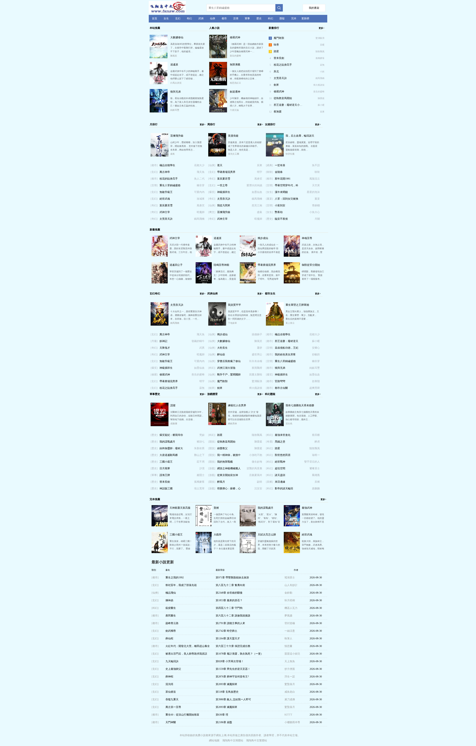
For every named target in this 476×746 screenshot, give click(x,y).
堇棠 (317, 198)
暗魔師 (201, 212)
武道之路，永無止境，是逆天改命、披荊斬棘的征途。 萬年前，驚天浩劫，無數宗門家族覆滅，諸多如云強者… (313, 252)
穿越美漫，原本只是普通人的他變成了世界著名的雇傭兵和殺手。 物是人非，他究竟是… (244, 146)
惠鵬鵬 (316, 488)
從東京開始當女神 (227, 475)
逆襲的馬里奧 (254, 468)
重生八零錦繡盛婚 (170, 185)
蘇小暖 (321, 105)
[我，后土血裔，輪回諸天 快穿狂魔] (275, 155)
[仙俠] (211, 165)
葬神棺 (169, 676)
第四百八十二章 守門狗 (229, 608)
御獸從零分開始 (311, 265)
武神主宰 (165, 212)
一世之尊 (222, 185)
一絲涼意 (289, 630)
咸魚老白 (289, 691)
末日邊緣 (280, 481)
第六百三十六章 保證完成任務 (233, 646)
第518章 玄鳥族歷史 (227, 691)
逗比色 (289, 423)
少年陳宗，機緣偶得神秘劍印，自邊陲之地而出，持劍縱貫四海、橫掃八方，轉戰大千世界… (246, 102)
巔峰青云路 (171, 623)
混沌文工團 (233, 154)
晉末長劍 (279, 58)
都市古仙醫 (281, 388)
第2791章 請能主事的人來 (230, 623)
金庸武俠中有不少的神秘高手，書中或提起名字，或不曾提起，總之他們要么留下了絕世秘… (187, 75)
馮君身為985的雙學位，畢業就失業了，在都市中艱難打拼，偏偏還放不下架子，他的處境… (187, 48)
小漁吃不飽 (255, 455)
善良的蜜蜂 (235, 55)
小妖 (322, 71)
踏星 (276, 51)
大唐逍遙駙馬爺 (169, 455)
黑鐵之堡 (280, 441)
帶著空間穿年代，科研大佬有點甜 (286, 186)
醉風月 (221, 481)
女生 (166, 18)
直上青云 (290, 323)
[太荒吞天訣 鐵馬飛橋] (159, 325)
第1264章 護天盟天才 (228, 638)
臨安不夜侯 (281, 218)
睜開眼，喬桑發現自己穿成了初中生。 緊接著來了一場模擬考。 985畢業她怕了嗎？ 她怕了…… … (313, 279)
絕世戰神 (280, 461)
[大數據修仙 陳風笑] (159, 57)
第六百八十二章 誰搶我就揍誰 (233, 615)
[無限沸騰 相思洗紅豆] (218, 84)
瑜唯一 (316, 455)
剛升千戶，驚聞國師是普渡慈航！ (229, 375)
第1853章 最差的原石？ (229, 600)
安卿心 (316, 347)
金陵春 (279, 172)
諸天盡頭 (280, 475)
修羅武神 (235, 37)
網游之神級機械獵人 (229, 468)
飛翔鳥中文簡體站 (232, 740)
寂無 (322, 65)
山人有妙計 (291, 585)
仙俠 (212, 18)
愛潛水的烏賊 (254, 185)
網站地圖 (214, 740)
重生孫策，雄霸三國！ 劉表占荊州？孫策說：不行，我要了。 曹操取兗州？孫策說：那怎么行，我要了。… (181, 548)
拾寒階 (316, 381)
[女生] (269, 192)
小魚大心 (314, 212)
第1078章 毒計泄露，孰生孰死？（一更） (239, 653)
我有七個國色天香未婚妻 (300, 405)
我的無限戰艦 (225, 461)
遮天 (219, 165)
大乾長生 (222, 347)
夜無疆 (278, 111)
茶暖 (322, 44)
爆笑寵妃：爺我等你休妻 (171, 436)
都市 (224, 18)
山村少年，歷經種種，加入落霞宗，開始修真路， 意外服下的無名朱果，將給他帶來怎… (186, 146)
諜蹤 (173, 405)
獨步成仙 (263, 238)
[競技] (211, 441)
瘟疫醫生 (170, 608)
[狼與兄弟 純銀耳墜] (159, 111)
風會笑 (201, 205)
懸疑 (282, 18)
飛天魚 (201, 172)
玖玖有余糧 (255, 361)
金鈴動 (288, 592)
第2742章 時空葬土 (226, 630)
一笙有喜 (280, 165)
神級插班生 (223, 192)
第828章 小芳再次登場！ (230, 661)
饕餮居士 (314, 468)
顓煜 (259, 481)
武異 (202, 347)
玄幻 (177, 18)
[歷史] (269, 218)
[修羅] (154, 374)
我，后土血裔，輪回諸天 (300, 135)
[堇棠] (269, 198)
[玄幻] (154, 172)
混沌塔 (169, 684)
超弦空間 (280, 468)
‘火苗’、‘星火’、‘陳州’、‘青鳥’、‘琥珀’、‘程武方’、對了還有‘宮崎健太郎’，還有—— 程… (269, 522)
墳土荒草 (199, 488)
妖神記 (163, 341)
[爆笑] (211, 192)
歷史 (259, 18)
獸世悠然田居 (282, 455)
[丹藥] (154, 341)
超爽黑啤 (314, 388)
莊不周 (201, 461)
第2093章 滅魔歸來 (226, 684)
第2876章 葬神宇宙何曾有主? (232, 676)
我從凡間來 (223, 205)
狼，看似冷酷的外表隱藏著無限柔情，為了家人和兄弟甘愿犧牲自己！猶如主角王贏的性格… (187, 102)
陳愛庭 (321, 98)
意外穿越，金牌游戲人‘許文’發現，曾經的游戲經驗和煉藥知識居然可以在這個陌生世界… (244, 416)
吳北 (276, 71)
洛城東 (201, 198)
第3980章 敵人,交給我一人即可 (233, 699)
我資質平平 (234, 304)
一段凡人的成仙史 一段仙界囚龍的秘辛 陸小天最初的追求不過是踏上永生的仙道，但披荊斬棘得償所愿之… (269, 252)
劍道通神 (235, 91)
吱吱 (317, 172)
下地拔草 (232, 323)
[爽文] (211, 212)
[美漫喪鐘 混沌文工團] (217, 155)
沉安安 (258, 488)
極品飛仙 (170, 592)
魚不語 (316, 165)
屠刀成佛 (289, 699)
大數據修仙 (176, 37)
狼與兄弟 (175, 91)
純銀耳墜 (174, 110)
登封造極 (289, 623)
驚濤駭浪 (320, 38)
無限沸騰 (235, 64)
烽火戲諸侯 (318, 85)
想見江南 (257, 205)
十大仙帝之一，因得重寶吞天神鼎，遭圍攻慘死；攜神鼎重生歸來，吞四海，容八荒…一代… (186, 315)
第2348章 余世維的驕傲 (229, 592)
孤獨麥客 (320, 58)
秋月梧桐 (289, 600)
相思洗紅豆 (235, 83)
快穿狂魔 (290, 154)
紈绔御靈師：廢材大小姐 (171, 449)
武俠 (201, 18)
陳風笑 (173, 55)
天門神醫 (170, 722)
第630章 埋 (222, 714)
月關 (317, 218)
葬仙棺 (169, 638)
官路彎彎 (280, 381)
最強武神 (307, 507)
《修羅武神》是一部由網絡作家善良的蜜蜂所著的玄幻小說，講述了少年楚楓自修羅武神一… (246, 48)
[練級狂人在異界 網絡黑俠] (217, 424)
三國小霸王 (166, 461)
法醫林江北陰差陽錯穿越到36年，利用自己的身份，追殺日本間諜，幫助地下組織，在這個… (187, 416)
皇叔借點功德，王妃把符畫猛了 (286, 348)
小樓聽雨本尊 (292, 722)
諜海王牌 (165, 475)
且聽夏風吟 (255, 475)
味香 (276, 44)
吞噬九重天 (171, 699)
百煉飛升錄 (176, 135)
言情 (235, 18)
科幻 (270, 18)
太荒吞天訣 (280, 78)
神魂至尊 (307, 238)
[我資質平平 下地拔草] (217, 325)
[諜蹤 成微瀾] (159, 425)
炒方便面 (289, 669)
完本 (293, 18)
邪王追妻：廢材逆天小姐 (286, 342)
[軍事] (154, 475)
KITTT (288, 714)
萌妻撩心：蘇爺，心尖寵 (229, 489)
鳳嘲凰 (316, 475)
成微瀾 (173, 423)
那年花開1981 (282, 178)
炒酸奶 (316, 354)
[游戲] (211, 468)
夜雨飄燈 (257, 367)
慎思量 (288, 646)
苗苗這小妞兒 (292, 653)
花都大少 (199, 165)
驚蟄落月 (289, 684)
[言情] (154, 185)
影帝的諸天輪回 (284, 488)
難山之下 (199, 455)
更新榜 (305, 18)
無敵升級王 (166, 192)
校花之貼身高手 (283, 64)
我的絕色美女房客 (285, 354)
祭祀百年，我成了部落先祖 (181, 585)
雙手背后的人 (312, 461)
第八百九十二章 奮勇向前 (230, 585)
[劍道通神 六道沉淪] (218, 111)
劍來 (276, 84)
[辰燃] (269, 481)
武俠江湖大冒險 (226, 367)
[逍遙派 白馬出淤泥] (159, 83)
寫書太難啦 (255, 374)
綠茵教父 (222, 448)
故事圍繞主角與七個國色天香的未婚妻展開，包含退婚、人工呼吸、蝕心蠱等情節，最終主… (302, 416)
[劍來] (211, 388)
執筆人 (288, 638)
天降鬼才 (165, 347)
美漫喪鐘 (233, 135)
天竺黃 (316, 185)
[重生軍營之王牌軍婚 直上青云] (275, 325)
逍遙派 (174, 64)
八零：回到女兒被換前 (286, 199)
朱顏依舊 (199, 448)
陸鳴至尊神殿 (221, 265)
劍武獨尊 (170, 630)
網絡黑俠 (232, 423)
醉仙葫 (221, 354)
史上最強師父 (173, 669)
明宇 (259, 172)
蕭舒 (259, 347)
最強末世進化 (282, 435)
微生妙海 (257, 461)
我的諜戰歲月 (167, 441)
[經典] (269, 165)
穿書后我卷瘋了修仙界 (229, 362)
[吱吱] (269, 172)
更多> (321, 28)
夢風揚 (288, 615)
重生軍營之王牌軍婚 (297, 304)
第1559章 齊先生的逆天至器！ (233, 669)
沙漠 (202, 468)
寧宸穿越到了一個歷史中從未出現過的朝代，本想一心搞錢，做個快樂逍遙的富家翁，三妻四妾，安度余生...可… (181, 279)
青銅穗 (316, 205)
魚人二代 (199, 178)
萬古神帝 (165, 172)
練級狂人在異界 (237, 405)
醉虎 (317, 441)
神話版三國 (166, 488)
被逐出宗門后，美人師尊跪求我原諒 (186, 653)
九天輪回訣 (171, 661)
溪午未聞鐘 (281, 192)
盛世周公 (257, 354)
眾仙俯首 (170, 691)
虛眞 (172, 154)
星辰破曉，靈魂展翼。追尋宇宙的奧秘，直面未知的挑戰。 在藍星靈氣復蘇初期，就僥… (302, 146)
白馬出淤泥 (175, 83)
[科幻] (211, 367)
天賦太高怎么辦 (267, 534)
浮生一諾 (289, 676)
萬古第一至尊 (173, 707)
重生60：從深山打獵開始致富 (182, 714)
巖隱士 (201, 475)
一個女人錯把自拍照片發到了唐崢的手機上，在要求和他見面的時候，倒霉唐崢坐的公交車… (246, 75)
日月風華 (165, 468)
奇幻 (189, 18)
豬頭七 (201, 441)
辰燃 (317, 481)
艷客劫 (279, 212)
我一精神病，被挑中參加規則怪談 (229, 456)
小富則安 (280, 205)
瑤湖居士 (289, 577)
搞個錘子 (257, 334)
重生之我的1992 (174, 577)
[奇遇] (269, 441)
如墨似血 (257, 192)
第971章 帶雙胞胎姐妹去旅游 (232, 577)
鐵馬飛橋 (320, 78)
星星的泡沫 (313, 192)
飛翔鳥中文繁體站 (256, 740)
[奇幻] (154, 205)
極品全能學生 (167, 165)
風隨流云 (314, 178)
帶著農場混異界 (226, 172)
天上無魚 (289, 661)
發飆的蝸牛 (198, 341)
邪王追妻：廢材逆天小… (288, 105)
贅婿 (216, 507)
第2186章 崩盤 (224, 722)
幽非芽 (201, 185)
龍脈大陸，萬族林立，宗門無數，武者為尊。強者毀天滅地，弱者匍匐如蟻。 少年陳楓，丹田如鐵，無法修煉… (313, 548)
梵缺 (202, 435)
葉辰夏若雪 (166, 205)
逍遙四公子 (176, 265)
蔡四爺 (316, 435)
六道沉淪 (234, 110)
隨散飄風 (320, 51)
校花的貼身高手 (169, 178)
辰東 (322, 111)
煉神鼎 (169, 600)
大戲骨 (217, 534)
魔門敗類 (279, 38)
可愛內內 (199, 192)
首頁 (154, 18)
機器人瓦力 (291, 608)
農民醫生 (170, 615)
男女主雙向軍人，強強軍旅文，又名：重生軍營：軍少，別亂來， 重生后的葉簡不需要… (302, 315)
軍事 (247, 18)
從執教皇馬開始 (283, 98)
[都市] (154, 165)
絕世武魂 (165, 198)
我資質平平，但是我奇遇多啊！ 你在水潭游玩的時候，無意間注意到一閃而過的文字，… (244, 315)
